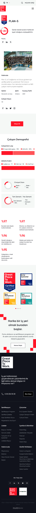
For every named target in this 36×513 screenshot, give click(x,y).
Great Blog (22, 430)
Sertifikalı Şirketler (6, 414)
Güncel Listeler (5, 433)
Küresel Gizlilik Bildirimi (26, 454)
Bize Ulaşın (28, 394)
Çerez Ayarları (23, 469)
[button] (15, 308)
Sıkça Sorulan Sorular (7, 457)
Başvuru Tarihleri (6, 430)
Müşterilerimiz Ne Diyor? (8, 420)
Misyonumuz (5, 451)
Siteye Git (17, 124)
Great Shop (23, 442)
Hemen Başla (18, 345)
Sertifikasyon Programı (8, 411)
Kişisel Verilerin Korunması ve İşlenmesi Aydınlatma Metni (26, 459)
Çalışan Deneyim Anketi (26, 414)
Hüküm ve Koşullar (25, 451)
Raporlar (22, 439)
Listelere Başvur (6, 441)
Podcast (21, 436)
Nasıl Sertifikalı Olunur (8, 417)
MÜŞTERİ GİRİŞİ (29, 3)
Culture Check (23, 417)
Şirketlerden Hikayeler (26, 433)
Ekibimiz (3, 454)
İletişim (3, 460)
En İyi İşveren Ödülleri (25, 411)
